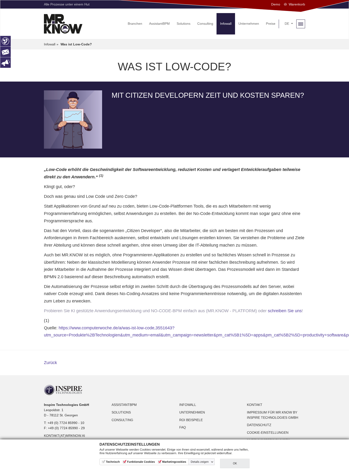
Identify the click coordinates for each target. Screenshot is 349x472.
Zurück (50, 362)
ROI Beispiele (191, 420)
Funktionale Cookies (141, 461)
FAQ (182, 427)
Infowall (187, 405)
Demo (275, 4)
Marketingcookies (174, 461)
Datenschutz (259, 425)
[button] (289, 23)
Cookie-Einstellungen (267, 432)
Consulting (122, 420)
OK (235, 463)
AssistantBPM (124, 405)
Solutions (121, 412)
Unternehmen (192, 412)
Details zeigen (199, 461)
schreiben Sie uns (285, 310)
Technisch (113, 461)
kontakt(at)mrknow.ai (64, 436)
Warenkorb (297, 4)
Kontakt (254, 405)
